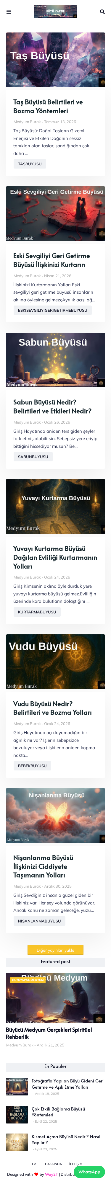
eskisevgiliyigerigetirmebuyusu (52, 310)
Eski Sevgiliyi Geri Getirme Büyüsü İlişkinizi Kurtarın (51, 260)
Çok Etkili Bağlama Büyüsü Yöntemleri (58, 1112)
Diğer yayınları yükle (55, 950)
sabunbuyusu (33, 456)
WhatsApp (89, 1172)
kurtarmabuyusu (37, 612)
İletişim (75, 1164)
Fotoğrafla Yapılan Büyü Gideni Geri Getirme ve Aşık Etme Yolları (68, 1084)
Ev (34, 1164)
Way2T (51, 1174)
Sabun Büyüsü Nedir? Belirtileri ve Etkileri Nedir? (52, 406)
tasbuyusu (30, 163)
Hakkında (53, 1164)
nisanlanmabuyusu (39, 921)
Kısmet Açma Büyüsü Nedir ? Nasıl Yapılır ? (66, 1139)
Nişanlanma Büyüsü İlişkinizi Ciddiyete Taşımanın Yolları (43, 866)
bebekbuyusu (32, 765)
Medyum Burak (27, 121)
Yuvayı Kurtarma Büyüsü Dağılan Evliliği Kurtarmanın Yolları (55, 557)
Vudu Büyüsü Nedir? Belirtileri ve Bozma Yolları (52, 708)
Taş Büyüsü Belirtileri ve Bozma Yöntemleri (48, 106)
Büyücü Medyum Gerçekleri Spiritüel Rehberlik (49, 1033)
